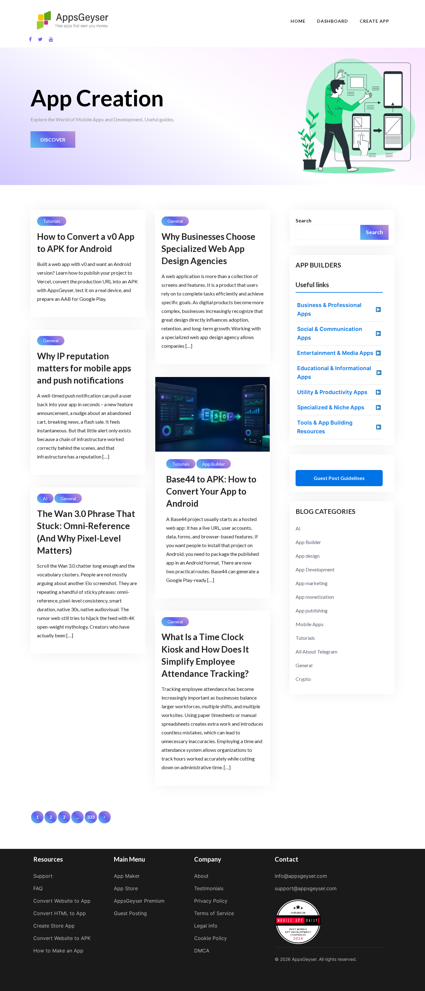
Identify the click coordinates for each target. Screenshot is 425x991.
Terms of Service (214, 913)
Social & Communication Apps (329, 333)
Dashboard (332, 21)
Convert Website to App (62, 901)
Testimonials (208, 888)
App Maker (127, 876)
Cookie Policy (210, 938)
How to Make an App (58, 950)
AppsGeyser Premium (139, 901)
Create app (374, 21)
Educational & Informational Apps (334, 372)
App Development (315, 569)
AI (45, 498)
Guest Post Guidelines (339, 478)
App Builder (213, 464)
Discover (52, 139)
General (175, 221)
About (201, 876)
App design (308, 556)
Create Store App (54, 926)
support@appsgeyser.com (306, 888)
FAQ (38, 888)
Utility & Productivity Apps (332, 392)
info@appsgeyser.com (301, 876)
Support (43, 876)
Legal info (205, 926)
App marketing (312, 583)
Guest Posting (130, 913)
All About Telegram (316, 651)
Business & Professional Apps (329, 309)
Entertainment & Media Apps (335, 353)
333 (91, 817)
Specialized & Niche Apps (330, 407)
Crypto (303, 679)
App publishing (312, 610)
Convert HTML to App (59, 913)
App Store (126, 888)
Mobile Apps (310, 624)
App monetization (315, 597)
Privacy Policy (210, 901)
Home (298, 21)
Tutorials (51, 221)
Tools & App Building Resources (325, 427)
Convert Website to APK (62, 938)
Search (303, 220)
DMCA (201, 950)
